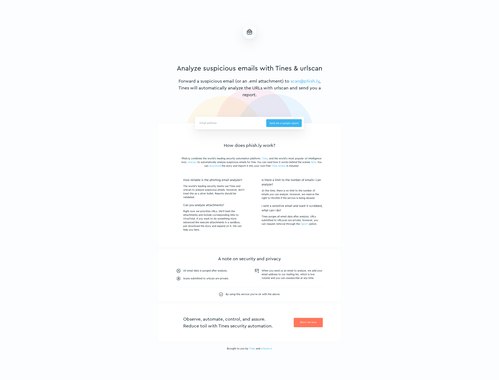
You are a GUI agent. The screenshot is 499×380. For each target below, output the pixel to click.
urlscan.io (266, 348)
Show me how (308, 322)
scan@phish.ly (304, 81)
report (304, 224)
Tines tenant (278, 166)
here (313, 162)
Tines (265, 158)
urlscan (192, 162)
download (215, 166)
